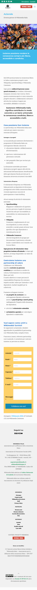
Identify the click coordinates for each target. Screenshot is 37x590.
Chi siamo (18, 495)
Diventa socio (18, 510)
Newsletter (25, 1)
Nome (7, 366)
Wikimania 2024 (17, 416)
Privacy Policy (19, 503)
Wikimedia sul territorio (18, 499)
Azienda (8, 353)
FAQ (18, 515)
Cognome (9, 372)
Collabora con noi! (18, 406)
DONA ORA (26, 7)
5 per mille (18, 528)
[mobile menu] (34, 6)
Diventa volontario (18, 512)
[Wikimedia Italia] (8, 6)
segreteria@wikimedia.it (18, 462)
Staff (18, 501)
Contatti (32, 1)
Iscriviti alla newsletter (18, 514)
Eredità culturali (18, 526)
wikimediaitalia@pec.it (18, 464)
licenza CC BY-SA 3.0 (21, 579)
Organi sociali (18, 497)
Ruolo (7, 359)
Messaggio (9, 398)
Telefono (8, 378)
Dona (18, 524)
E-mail (8, 384)
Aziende (18, 522)
